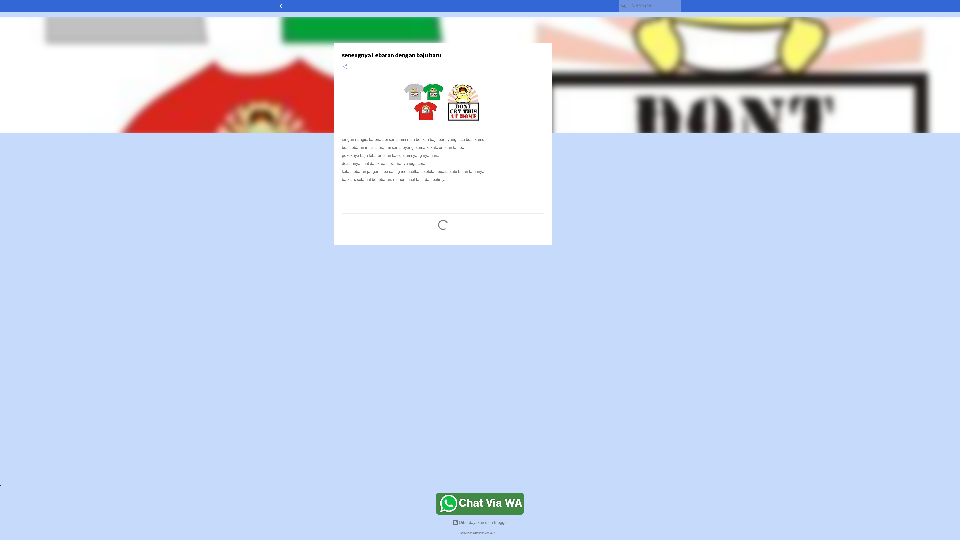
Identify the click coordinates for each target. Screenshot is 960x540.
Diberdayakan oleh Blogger (483, 522)
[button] (345, 67)
